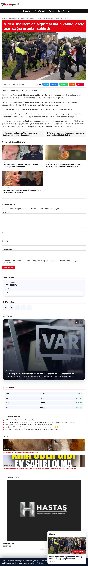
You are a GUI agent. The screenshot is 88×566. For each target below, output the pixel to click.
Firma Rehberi (40, 11)
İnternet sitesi (7, 249)
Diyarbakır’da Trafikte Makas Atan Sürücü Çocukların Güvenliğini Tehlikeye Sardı (31, 429)
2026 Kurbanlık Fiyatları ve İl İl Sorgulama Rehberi (21, 420)
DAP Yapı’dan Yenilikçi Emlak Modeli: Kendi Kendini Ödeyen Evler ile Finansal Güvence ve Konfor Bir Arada (40, 422)
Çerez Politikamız (38, 563)
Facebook (54, 84)
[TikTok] (29, 307)
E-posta (5, 241)
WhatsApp (64, 84)
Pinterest (80, 84)
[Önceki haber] (77, 322)
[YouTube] (23, 307)
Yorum (5, 212)
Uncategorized (14, 18)
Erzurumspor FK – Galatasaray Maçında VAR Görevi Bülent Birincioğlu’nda (29, 424)
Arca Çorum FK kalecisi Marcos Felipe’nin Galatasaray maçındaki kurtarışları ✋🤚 (31, 427)
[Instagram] (17, 307)
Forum (51, 11)
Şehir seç (9, 288)
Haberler (4, 18)
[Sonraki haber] (81, 322)
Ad (3, 232)
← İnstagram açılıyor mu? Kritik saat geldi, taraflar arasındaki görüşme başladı (20, 134)
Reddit (72, 84)
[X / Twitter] (11, 307)
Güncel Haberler (24, 11)
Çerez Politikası (64, 11)
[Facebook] (5, 307)
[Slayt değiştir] (40, 549)
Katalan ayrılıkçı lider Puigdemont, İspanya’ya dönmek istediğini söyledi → (65, 134)
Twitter (46, 84)
